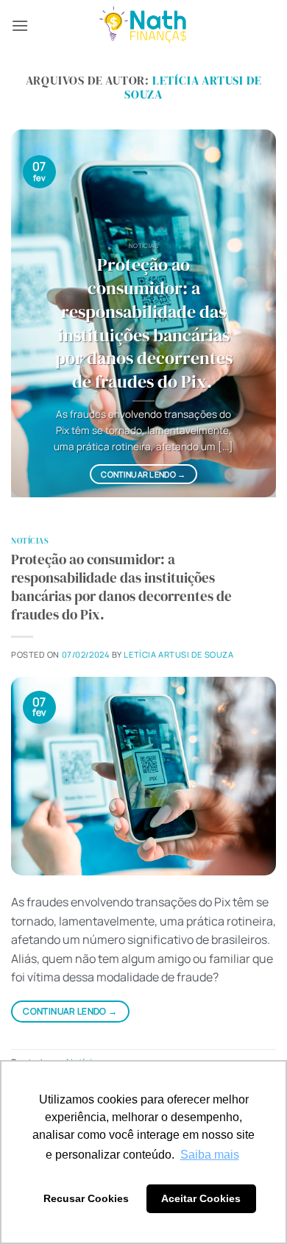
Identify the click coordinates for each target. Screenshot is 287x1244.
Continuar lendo (143, 474)
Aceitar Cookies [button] (201, 1198)
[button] (20, 25)
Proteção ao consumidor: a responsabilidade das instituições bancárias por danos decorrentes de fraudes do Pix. (144, 323)
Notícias (30, 541)
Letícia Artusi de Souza (192, 87)
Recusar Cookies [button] (86, 1198)
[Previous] (34, 313)
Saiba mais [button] (209, 1154)
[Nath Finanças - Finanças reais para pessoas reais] (143, 26)
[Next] (252, 313)
